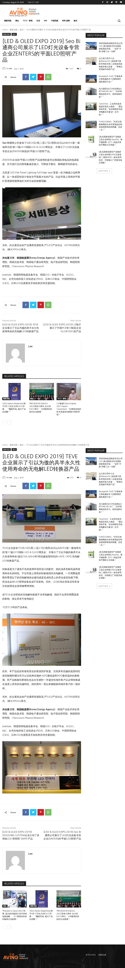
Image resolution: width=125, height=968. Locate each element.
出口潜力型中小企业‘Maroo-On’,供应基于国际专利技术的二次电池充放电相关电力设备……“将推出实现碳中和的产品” (111, 63)
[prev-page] (4, 422)
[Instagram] (107, 2)
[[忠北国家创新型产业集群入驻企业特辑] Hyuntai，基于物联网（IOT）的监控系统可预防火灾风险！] (91, 139)
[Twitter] (112, 2)
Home (5, 30)
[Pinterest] (40, 77)
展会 (32, 398)
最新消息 (14, 30)
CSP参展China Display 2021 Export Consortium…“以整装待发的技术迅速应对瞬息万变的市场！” (68, 409)
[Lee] (4, 68)
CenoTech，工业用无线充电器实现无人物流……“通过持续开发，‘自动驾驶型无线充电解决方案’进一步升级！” (111, 109)
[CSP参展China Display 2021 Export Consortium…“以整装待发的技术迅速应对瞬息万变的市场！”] (68, 391)
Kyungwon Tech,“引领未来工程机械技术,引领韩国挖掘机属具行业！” (110, 79)
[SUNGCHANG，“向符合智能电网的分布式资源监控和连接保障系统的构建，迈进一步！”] (91, 124)
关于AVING (91, 955)
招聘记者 (102, 955)
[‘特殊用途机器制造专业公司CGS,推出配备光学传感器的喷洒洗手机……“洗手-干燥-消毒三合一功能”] (91, 46)
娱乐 (22, 30)
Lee (10, 68)
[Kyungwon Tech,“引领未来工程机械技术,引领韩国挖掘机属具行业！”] (91, 79)
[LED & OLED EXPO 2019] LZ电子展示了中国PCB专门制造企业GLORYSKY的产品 (62, 328)
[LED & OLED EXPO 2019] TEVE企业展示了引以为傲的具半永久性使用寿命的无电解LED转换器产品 (20, 328)
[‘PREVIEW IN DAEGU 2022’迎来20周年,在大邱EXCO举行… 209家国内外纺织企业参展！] (41, 391)
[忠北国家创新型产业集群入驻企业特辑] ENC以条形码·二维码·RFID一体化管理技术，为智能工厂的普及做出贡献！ (110, 157)
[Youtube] (121, 2)
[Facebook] (103, 2)
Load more (103, 171)
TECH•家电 (61, 398)
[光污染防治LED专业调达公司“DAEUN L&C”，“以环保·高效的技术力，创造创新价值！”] (91, 91)
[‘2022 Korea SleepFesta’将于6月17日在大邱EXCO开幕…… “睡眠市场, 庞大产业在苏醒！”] (14, 391)
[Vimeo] (116, 2)
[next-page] (9, 422)
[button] (119, 21)
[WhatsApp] (48, 77)
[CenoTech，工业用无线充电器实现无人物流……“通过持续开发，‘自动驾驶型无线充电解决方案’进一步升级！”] (91, 106)
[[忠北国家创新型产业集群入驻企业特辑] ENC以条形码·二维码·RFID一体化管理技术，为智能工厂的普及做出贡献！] (91, 154)
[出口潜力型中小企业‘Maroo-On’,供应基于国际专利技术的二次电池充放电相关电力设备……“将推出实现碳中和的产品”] (91, 61)
